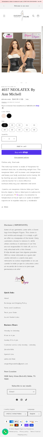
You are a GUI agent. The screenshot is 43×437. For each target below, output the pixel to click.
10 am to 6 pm (9, 335)
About (6, 298)
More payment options (21, 157)
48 (34, 130)
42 (12, 130)
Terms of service (35, 431)
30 (5, 125)
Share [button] (6, 207)
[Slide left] (17, 82)
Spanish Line (9, 354)
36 (28, 125)
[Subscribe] (33, 391)
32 (12, 125)
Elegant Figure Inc (20, 429)
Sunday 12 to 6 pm (11, 340)
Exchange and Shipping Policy (15, 303)
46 (27, 130)
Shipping (4, 102)
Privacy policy (24, 431)
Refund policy (13, 431)
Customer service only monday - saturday (20, 345)
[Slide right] (26, 82)
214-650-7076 (9, 349)
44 (19, 130)
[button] (4, 16)
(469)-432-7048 (9, 359)
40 (5, 130)
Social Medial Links (11, 317)
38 (35, 125)
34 (19, 125)
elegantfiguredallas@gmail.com (16, 364)
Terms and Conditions (12, 308)
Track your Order (10, 312)
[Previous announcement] (4, 6)
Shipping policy (22, 434)
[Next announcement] (39, 6)
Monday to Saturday (12, 331)
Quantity (5, 134)
